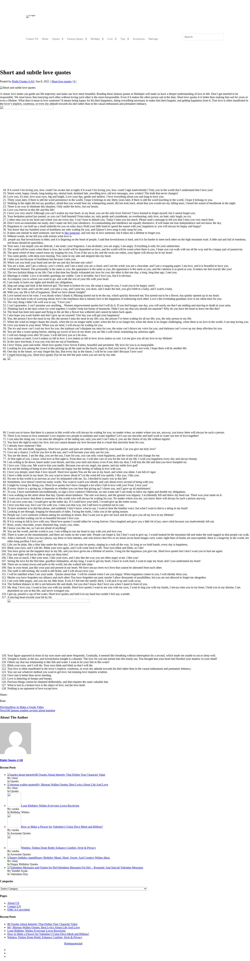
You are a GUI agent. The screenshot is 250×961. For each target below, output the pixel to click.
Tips (122, 39)
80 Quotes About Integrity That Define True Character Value (42, 924)
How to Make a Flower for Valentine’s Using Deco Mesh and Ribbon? (48, 934)
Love (110, 39)
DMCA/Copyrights (18, 909)
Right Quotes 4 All (23, 81)
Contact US (32, 39)
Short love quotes (61, 81)
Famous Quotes (75, 39)
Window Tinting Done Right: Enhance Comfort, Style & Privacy (44, 937)
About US (13, 903)
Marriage (153, 39)
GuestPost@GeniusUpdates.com (118, 943)
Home (45, 39)
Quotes (55, 39)
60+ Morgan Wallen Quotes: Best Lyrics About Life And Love (43, 927)
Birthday (95, 39)
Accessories (139, 39)
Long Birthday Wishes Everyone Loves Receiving (36, 930)
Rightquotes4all (73, 943)
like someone (72, 232)
